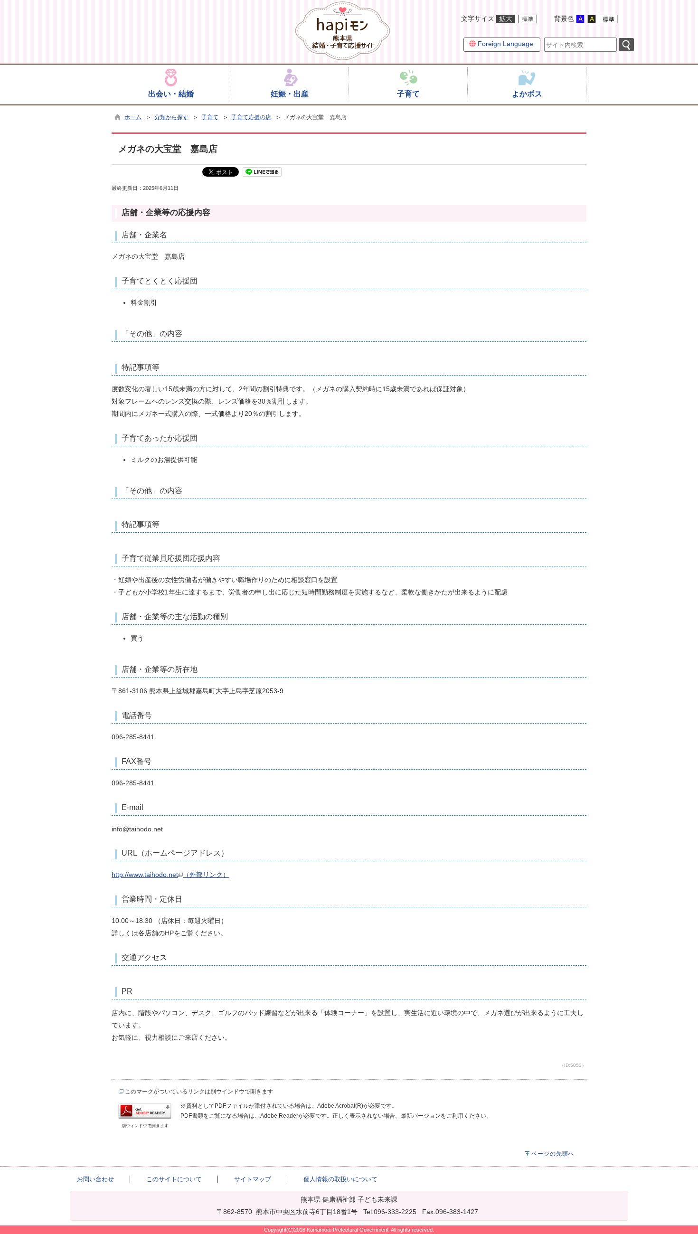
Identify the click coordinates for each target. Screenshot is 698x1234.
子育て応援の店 (251, 117)
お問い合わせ (95, 1179)
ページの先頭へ (553, 1154)
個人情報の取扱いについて (340, 1179)
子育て (209, 117)
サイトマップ (252, 1179)
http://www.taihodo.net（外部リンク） (170, 874)
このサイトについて (174, 1179)
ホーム (132, 117)
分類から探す (171, 117)
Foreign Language (504, 43)
